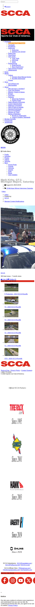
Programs (7, 41)
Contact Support (26, 370)
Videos (10, 75)
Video (6, 195)
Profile (6, 154)
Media (6, 73)
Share (5, 204)
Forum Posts (12, 164)
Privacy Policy (15, 370)
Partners (11, 97)
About (6, 87)
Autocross (11, 48)
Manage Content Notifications (14, 201)
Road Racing (12, 63)
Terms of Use (5, 370)
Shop (6, 82)
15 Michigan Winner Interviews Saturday (19, 188)
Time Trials (11, 57)
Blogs (10, 173)
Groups (10, 170)
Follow (4, 191)
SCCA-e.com (25, 565)
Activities (7, 156)
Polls (10, 171)
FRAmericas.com (24, 568)
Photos (6, 158)
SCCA (3, 147)
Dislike (12, 279)
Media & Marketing (14, 114)
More (6, 163)
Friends (10, 166)
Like (5, 279)
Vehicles (7, 161)
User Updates (12, 175)
